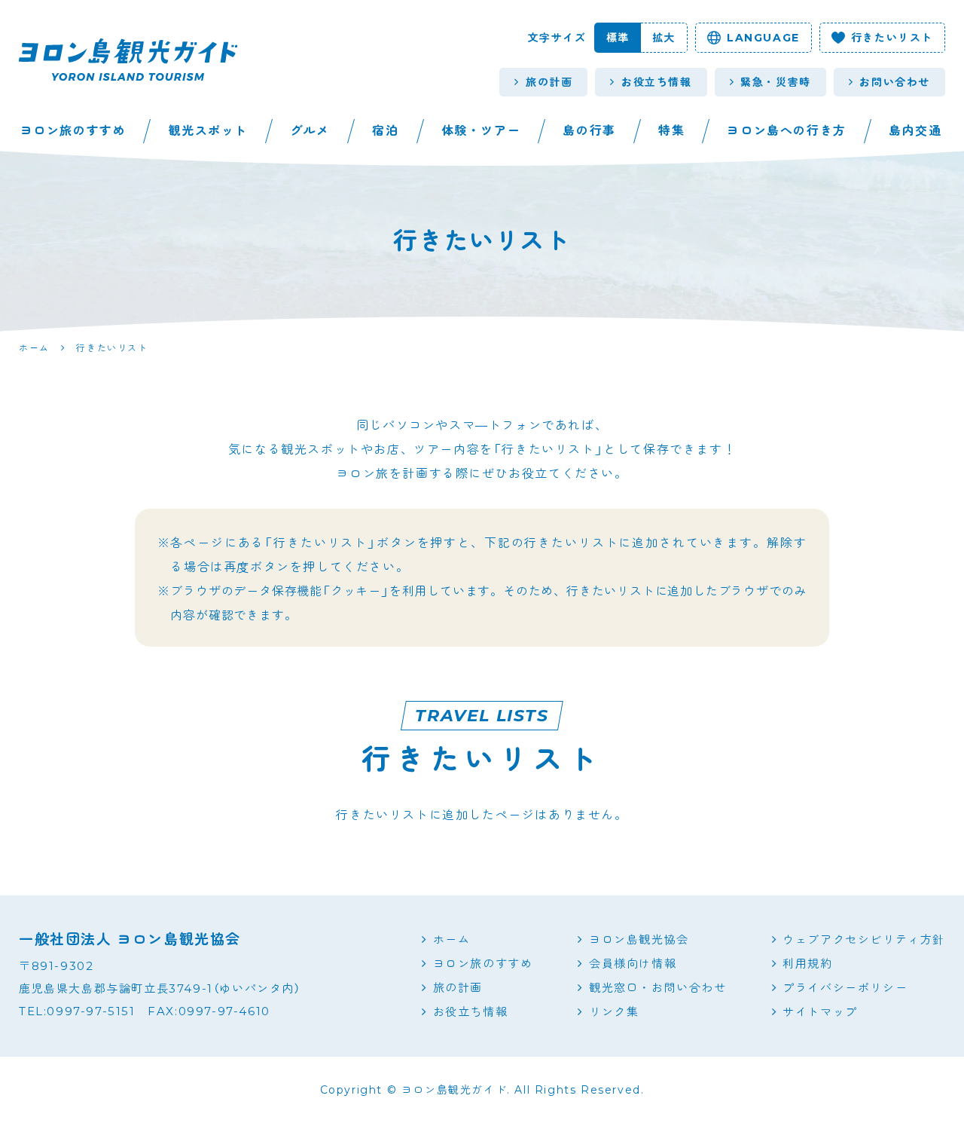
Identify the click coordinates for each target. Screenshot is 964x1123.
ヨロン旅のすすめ (73, 131)
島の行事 (589, 131)
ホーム (452, 939)
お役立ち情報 (656, 82)
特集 (671, 131)
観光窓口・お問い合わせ (657, 988)
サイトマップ (820, 1012)
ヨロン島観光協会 (639, 939)
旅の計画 (549, 82)
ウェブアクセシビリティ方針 (863, 939)
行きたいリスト (892, 37)
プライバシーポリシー (845, 988)
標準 (618, 37)
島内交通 (915, 131)
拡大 (664, 37)
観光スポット (209, 131)
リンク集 (614, 1012)
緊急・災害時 (775, 82)
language (763, 37)
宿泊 (385, 131)
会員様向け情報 (632, 963)
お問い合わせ (894, 82)
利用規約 (807, 963)
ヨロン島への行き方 (786, 131)
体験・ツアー (481, 131)
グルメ (310, 131)
